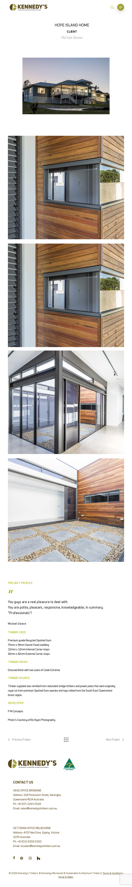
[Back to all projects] (66, 738)
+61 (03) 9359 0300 (29, 841)
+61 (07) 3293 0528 (29, 804)
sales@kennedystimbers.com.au (38, 808)
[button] (120, 7)
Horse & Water (65, 877)
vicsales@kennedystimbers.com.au (40, 846)
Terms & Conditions (112, 873)
